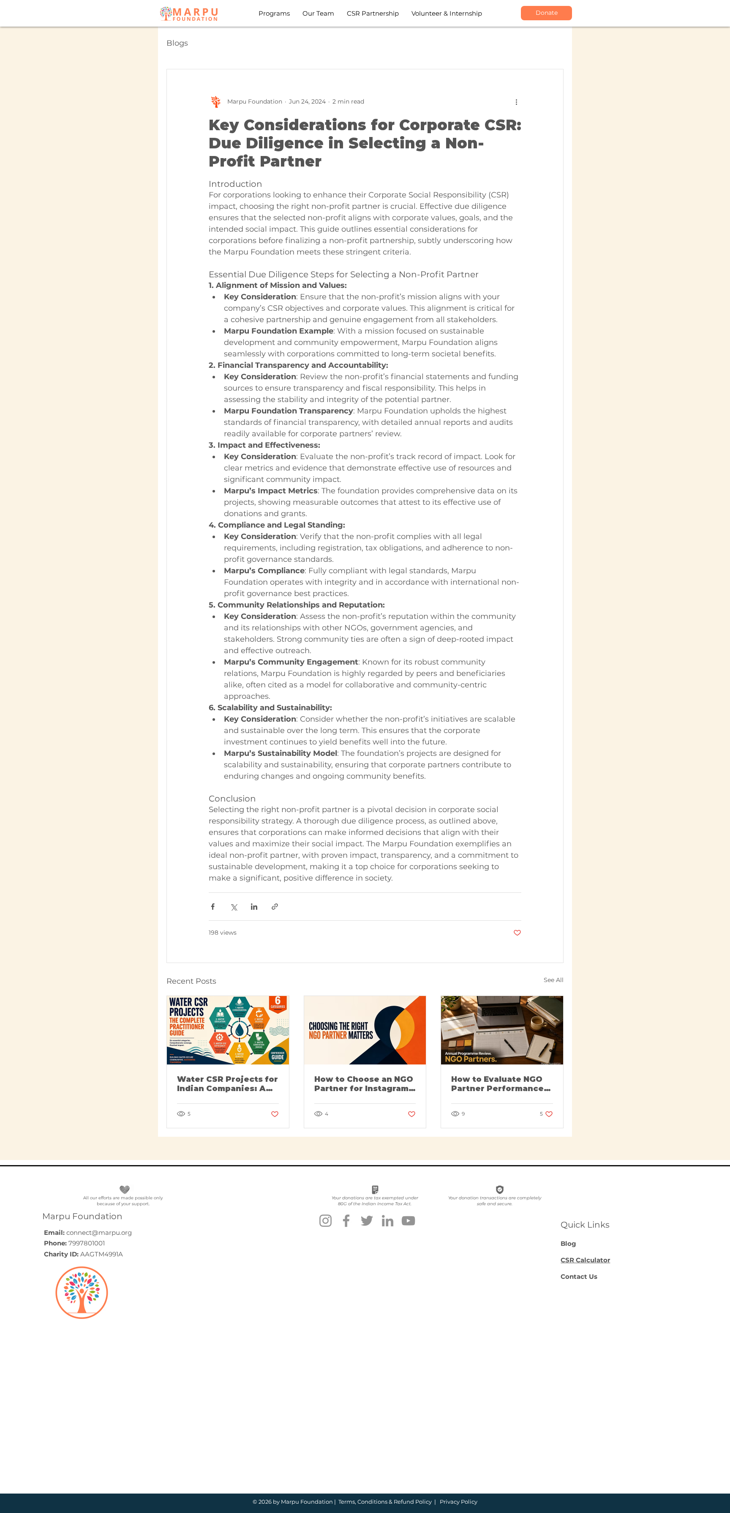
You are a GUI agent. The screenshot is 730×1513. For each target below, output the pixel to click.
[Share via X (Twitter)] (233, 907)
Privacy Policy (458, 1501)
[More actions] (516, 101)
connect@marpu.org (99, 1232)
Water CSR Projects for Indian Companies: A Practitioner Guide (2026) (227, 1084)
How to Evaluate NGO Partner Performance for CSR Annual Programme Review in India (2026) (499, 1084)
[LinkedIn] (387, 1220)
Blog (568, 1243)
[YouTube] (408, 1220)
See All (554, 980)
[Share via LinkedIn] (254, 907)
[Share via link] (275, 907)
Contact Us (579, 1276)
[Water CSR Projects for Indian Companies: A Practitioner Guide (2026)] (228, 1030)
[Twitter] (367, 1220)
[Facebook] (346, 1220)
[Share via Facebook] (213, 907)
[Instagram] (325, 1220)
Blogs (177, 43)
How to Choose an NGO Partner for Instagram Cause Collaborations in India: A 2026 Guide (363, 1084)
